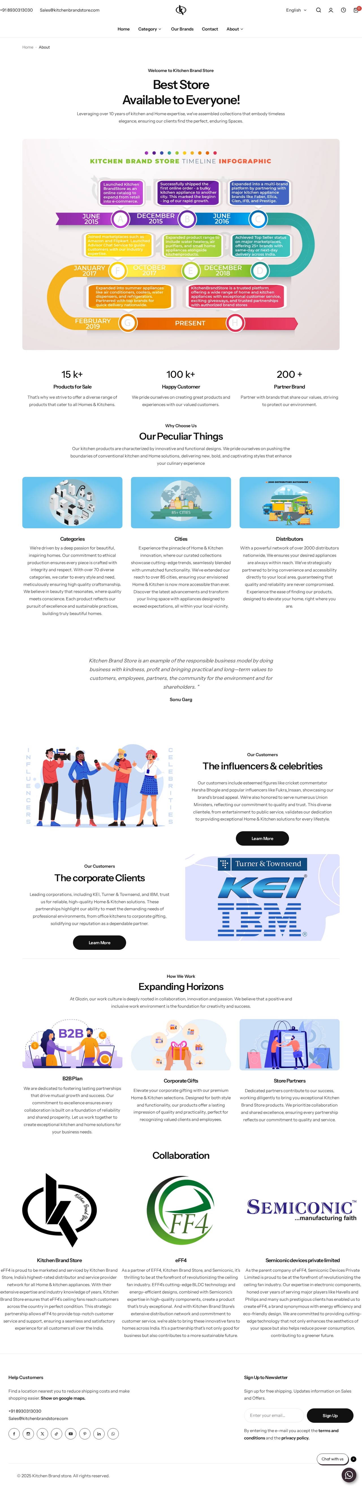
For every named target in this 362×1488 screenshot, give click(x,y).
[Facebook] (14, 1433)
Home (27, 47)
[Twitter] (42, 1433)
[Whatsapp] (113, 1433)
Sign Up (330, 1415)
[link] (181, 244)
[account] (331, 10)
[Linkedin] (99, 1433)
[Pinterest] (84, 1433)
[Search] (318, 10)
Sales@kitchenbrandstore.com (38, 1418)
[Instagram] (28, 1433)
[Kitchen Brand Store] (181, 10)
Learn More (262, 838)
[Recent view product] (343, 10)
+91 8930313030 (24, 1411)
